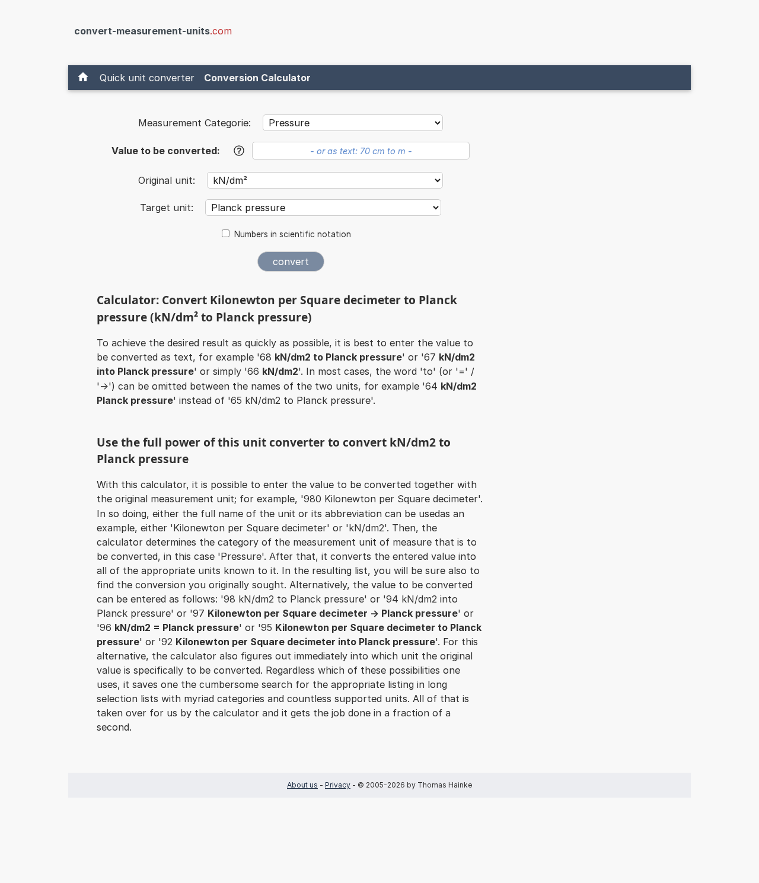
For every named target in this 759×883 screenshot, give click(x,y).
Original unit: (168, 180)
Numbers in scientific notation (292, 234)
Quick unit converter (147, 78)
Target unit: (168, 207)
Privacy (337, 784)
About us (302, 784)
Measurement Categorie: (194, 123)
